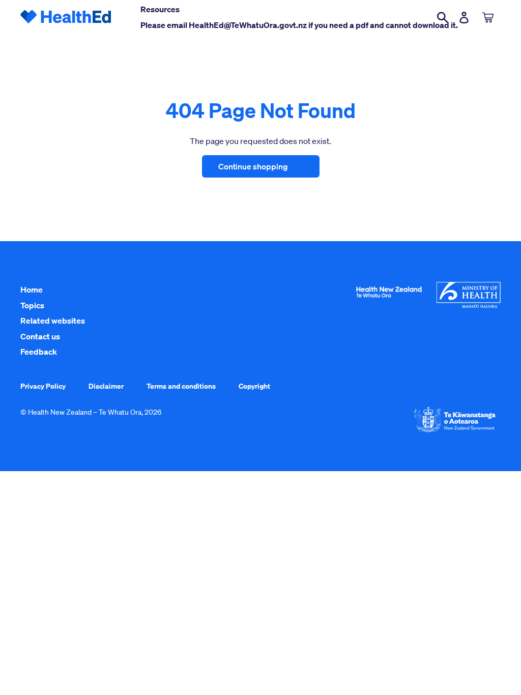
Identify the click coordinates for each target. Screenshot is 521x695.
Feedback (38, 351)
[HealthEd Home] (66, 17)
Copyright (254, 386)
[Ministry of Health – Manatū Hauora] (469, 305)
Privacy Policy (43, 386)
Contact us (40, 336)
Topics (32, 305)
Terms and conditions (181, 386)
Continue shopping (253, 166)
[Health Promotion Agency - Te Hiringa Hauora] (389, 299)
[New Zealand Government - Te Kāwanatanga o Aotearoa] (455, 431)
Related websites (52, 320)
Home (31, 289)
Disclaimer (106, 386)
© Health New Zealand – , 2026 (90, 412)
